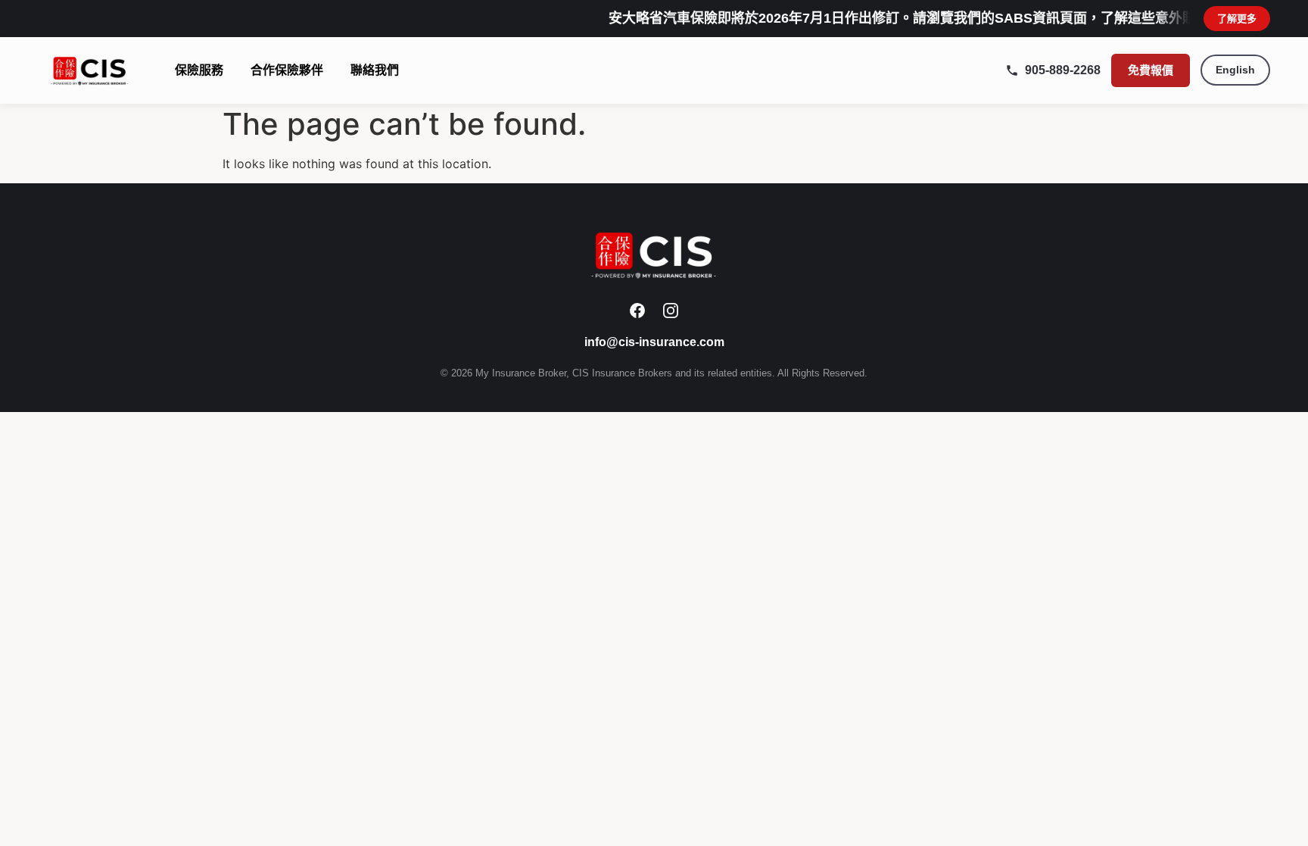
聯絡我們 (374, 70)
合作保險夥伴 (287, 70)
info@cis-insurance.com (654, 342)
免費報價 (1150, 70)
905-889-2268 (1063, 70)
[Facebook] (637, 310)
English (1235, 70)
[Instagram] (671, 310)
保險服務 (199, 70)
